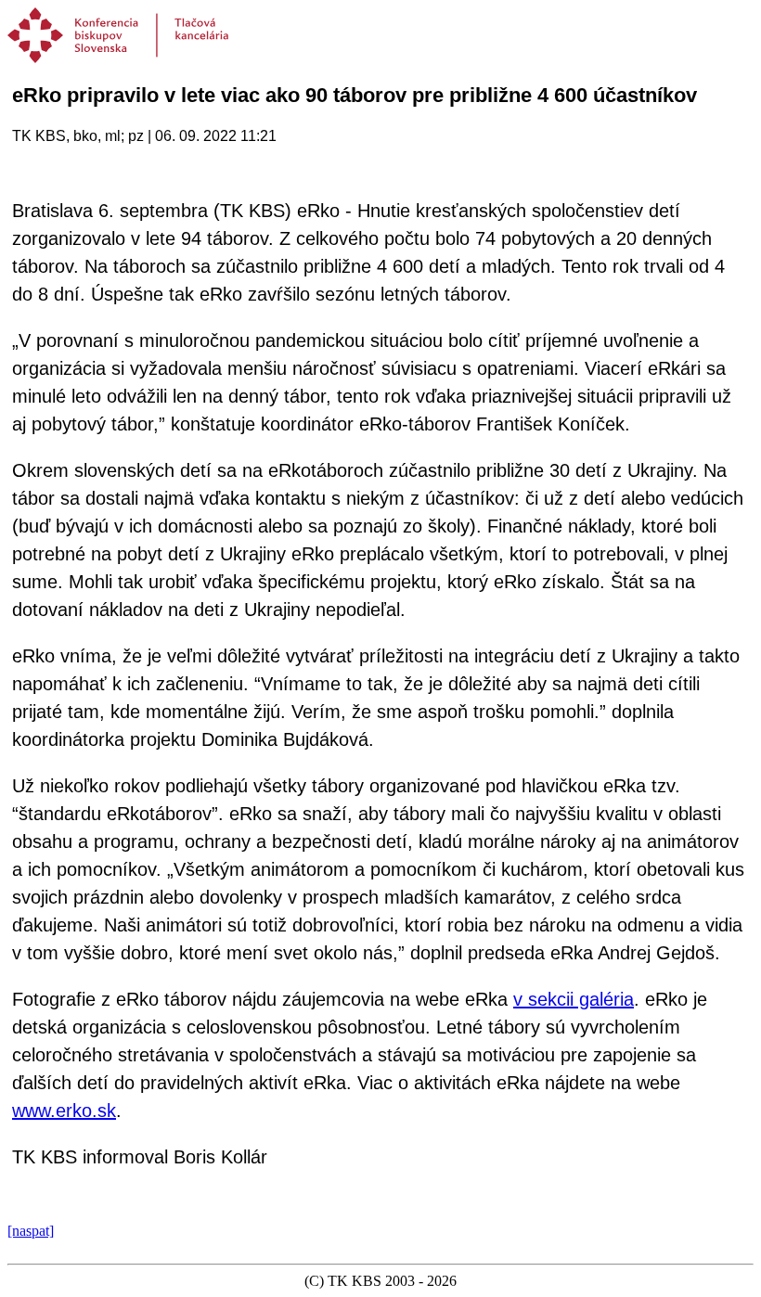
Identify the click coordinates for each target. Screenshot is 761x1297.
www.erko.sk (64, 1110)
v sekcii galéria (573, 999)
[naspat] (30, 1231)
